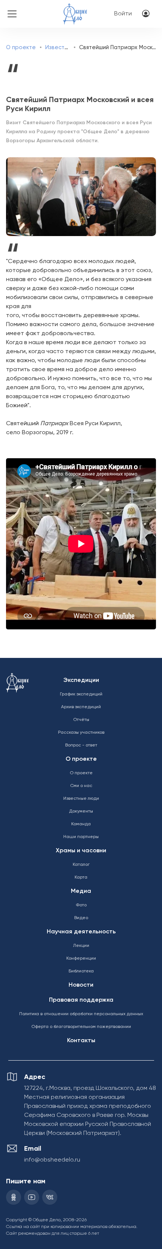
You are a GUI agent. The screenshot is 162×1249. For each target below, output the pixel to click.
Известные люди (68, 47)
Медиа (81, 891)
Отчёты (81, 720)
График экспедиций (81, 694)
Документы (81, 811)
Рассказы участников (81, 732)
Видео (81, 918)
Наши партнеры (81, 837)
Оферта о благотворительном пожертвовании (81, 1027)
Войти (123, 14)
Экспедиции (81, 680)
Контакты (81, 1041)
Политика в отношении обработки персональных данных (81, 1014)
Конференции (81, 958)
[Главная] (75, 9)
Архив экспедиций (81, 707)
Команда (81, 824)
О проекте (21, 47)
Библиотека (81, 971)
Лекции (81, 946)
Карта (81, 877)
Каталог (81, 864)
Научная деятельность (81, 932)
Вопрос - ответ (81, 745)
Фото (81, 905)
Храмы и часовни (81, 851)
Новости (81, 985)
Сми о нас (81, 786)
